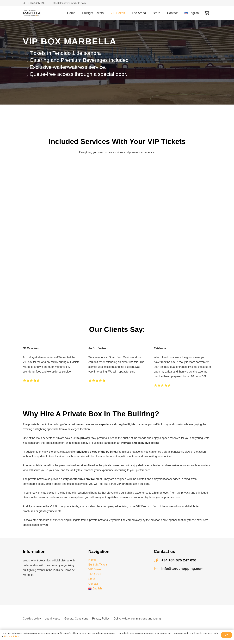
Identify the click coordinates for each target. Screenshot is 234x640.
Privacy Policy (100, 618)
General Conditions (76, 618)
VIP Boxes (94, 569)
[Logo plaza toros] (32, 13)
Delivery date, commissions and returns (137, 618)
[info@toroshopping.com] (157, 568)
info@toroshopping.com (182, 568)
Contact (93, 583)
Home (92, 559)
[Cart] (206, 13)
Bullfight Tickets (98, 564)
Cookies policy (32, 618)
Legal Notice (52, 618)
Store (91, 578)
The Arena (94, 574)
